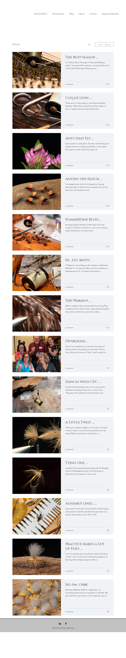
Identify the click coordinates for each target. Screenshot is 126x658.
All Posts (16, 44)
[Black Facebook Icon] (65, 623)
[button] (89, 44)
